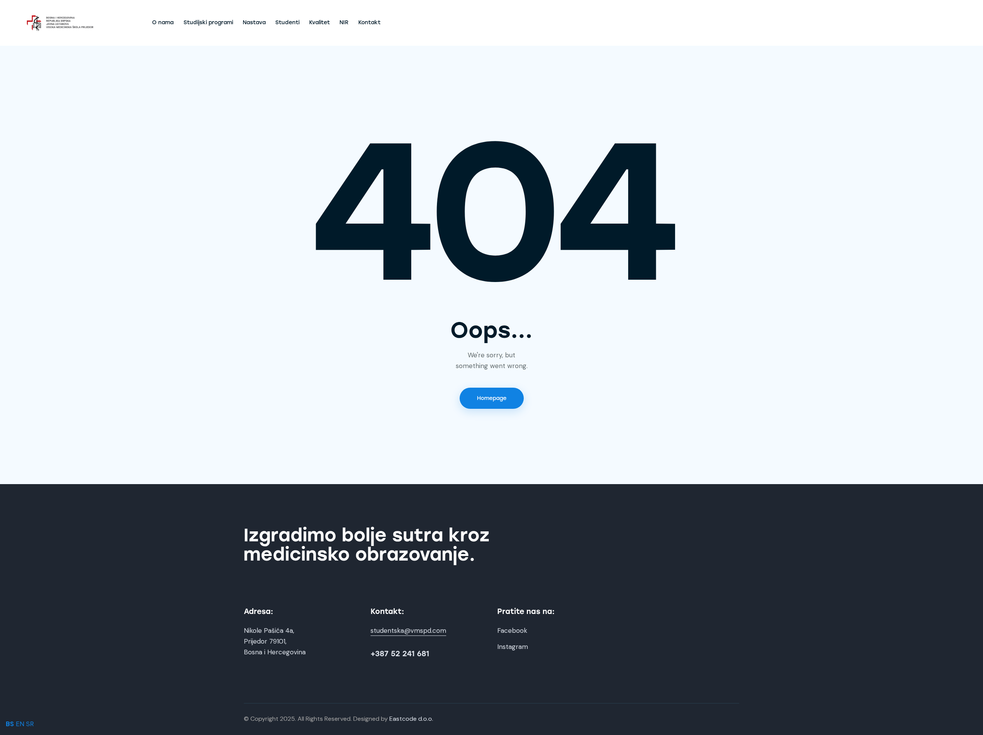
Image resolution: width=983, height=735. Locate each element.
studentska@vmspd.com (408, 630)
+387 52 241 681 (400, 653)
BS (10, 724)
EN (20, 724)
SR (30, 724)
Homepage (491, 398)
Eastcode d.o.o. (411, 719)
